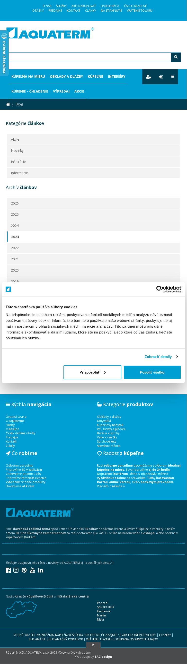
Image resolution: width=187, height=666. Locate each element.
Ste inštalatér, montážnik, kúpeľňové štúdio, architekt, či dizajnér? (66, 635)
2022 (15, 248)
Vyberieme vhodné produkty (25, 482)
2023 (15, 236)
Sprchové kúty (106, 441)
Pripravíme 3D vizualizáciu (24, 470)
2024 (15, 225)
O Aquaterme (15, 421)
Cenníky (165, 635)
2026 (15, 203)
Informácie (19, 173)
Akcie (79, 91)
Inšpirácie (18, 161)
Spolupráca (110, 6)
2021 (15, 259)
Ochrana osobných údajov (136, 639)
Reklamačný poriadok (66, 639)
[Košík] (172, 76)
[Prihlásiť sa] (161, 76)
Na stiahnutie (111, 11)
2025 (15, 214)
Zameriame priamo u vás (23, 474)
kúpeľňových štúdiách (21, 537)
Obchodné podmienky (139, 635)
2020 (15, 270)
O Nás (47, 6)
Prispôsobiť (90, 372)
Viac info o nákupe (110, 486)
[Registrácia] (148, 76)
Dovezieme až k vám (20, 486)
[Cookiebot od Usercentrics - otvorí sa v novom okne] (160, 289)
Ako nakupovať (83, 6)
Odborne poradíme (19, 465)
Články (90, 11)
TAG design (103, 657)
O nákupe (12, 429)
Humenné (103, 611)
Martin (101, 615)
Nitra (100, 619)
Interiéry (116, 76)
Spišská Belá (105, 607)
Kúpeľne (95, 76)
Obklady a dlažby (66, 76)
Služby (61, 6)
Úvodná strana (16, 417)
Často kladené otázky (20, 433)
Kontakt (73, 11)
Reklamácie (37, 639)
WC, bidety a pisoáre (111, 429)
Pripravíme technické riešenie (26, 478)
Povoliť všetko (152, 372)
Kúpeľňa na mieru (28, 76)
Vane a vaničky (107, 437)
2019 (15, 281)
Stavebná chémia (108, 446)
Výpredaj (61, 91)
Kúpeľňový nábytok (110, 425)
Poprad (102, 603)
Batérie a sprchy (108, 433)
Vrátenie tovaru (139, 11)
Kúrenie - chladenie (29, 91)
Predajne (55, 11)
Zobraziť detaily (158, 357)
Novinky (17, 150)
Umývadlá (104, 421)
